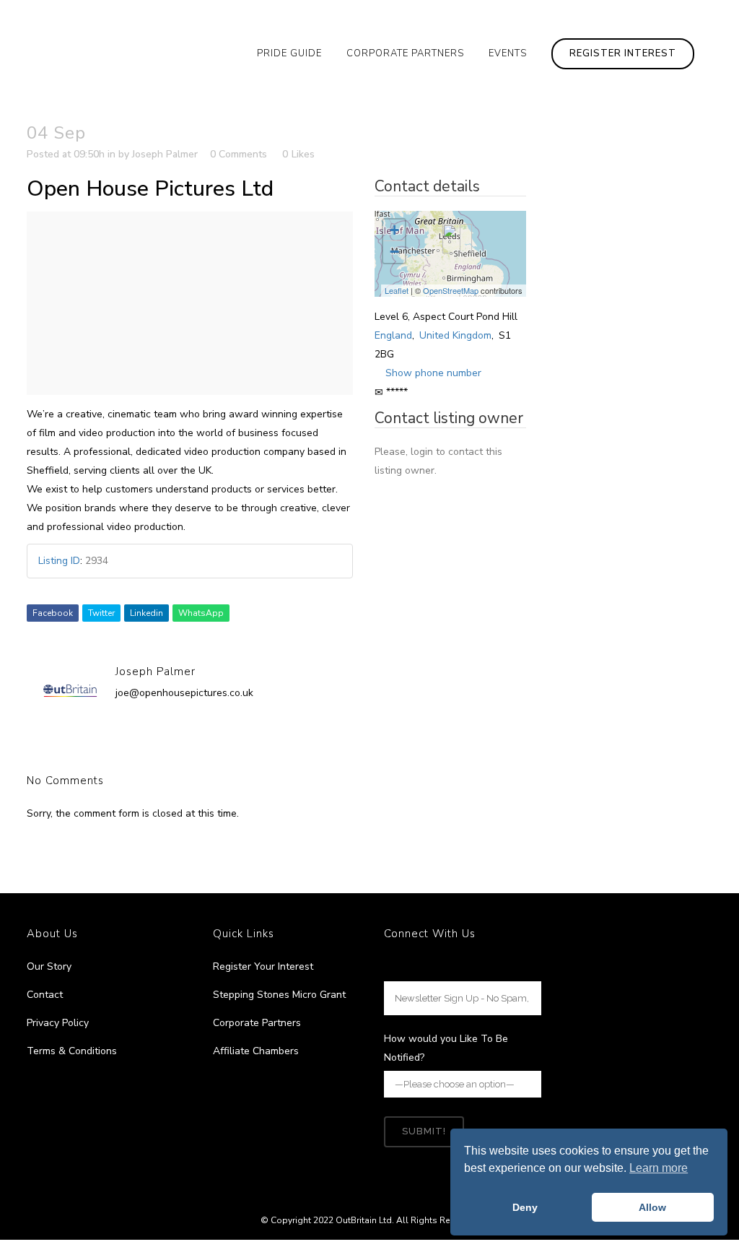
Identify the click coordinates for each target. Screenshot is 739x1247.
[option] (190, 303)
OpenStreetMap (450, 290)
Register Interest (622, 53)
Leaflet (396, 290)
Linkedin (146, 613)
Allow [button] (652, 1207)
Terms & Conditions (72, 1051)
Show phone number (433, 373)
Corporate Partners (257, 1023)
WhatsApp (201, 613)
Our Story (49, 966)
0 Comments (238, 154)
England (393, 335)
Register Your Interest (263, 966)
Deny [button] (525, 1207)
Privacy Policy (58, 1023)
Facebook (52, 613)
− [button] (394, 252)
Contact (45, 994)
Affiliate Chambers (256, 1051)
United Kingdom (455, 335)
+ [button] (394, 230)
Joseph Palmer (165, 154)
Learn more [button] (658, 1168)
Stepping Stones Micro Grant (279, 994)
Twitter (101, 613)
